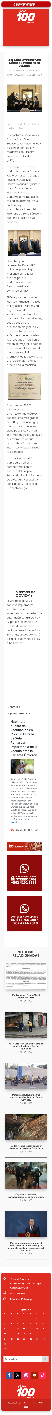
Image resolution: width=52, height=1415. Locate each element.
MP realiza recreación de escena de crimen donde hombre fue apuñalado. (26, 1046)
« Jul (5, 1348)
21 (30, 1334)
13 (24, 1328)
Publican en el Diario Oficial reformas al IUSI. (26, 996)
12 (18, 1328)
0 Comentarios (34, 75)
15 (37, 1328)
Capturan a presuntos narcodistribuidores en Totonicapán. (26, 1195)
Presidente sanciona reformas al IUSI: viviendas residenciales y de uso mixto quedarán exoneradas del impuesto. (26, 1247)
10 (5, 1328)
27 (24, 1339)
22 (37, 1334)
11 (11, 1328)
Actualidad (26, 70)
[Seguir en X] (17, 1375)
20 (24, 1334)
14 (31, 1328)
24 (5, 1339)
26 (18, 1339)
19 (18, 1334)
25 (12, 1339)
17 (5, 1334)
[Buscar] (45, 1359)
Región (10, 75)
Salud (18, 75)
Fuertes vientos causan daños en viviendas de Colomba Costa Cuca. (26, 1147)
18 (12, 1334)
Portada (36, 70)
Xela (23, 75)
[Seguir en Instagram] (26, 1375)
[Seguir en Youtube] (34, 1375)
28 (31, 1339)
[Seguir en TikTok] (42, 1375)
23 (43, 1334)
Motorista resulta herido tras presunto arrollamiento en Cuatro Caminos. (26, 1097)
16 (43, 1328)
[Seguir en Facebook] (9, 1375)
